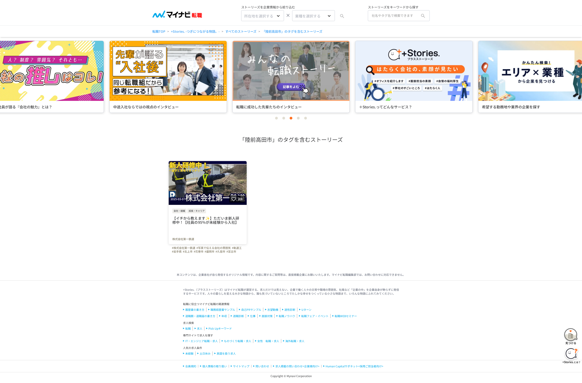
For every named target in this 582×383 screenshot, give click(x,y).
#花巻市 (198, 251)
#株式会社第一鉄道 (183, 248)
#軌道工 (237, 248)
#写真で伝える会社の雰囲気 (213, 248)
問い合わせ (262, 366)
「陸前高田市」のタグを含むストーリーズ (292, 31)
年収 (224, 316)
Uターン (306, 309)
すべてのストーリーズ (240, 31)
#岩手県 (177, 251)
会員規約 (190, 366)
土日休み (205, 353)
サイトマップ (241, 366)
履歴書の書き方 (194, 309)
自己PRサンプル (251, 309)
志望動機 (272, 309)
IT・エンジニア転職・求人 (201, 341)
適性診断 (289, 309)
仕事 (253, 316)
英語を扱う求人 (226, 353)
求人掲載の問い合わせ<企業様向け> (297, 366)
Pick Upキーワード (220, 328)
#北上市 (188, 251)
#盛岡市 (209, 251)
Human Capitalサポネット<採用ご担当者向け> (354, 366)
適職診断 (238, 316)
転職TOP (158, 31)
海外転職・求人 (294, 341)
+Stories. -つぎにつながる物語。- (195, 31)
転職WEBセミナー (346, 316)
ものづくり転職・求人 (237, 341)
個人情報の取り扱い (214, 366)
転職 (188, 328)
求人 (199, 328)
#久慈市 (220, 251)
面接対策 (267, 316)
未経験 (189, 353)
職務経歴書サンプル (223, 309)
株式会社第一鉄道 (183, 239)
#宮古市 (231, 251)
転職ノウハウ (287, 316)
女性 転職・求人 (268, 341)
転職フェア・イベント (315, 316)
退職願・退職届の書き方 (200, 316)
